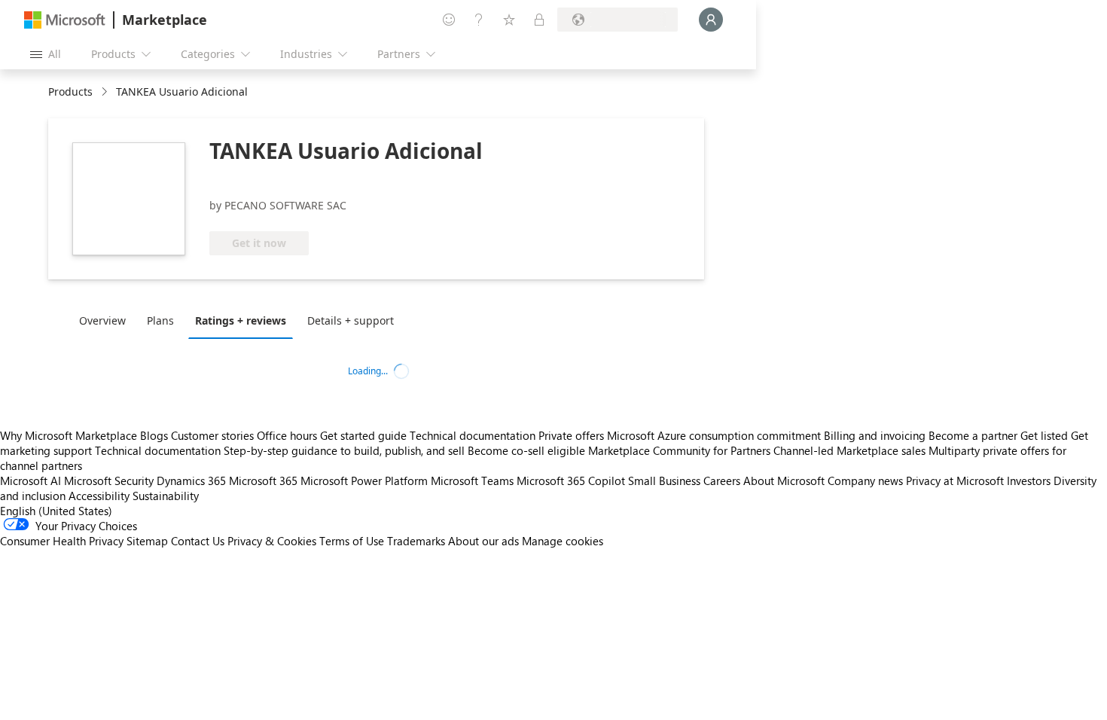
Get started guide (363, 435)
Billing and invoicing (875, 435)
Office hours (287, 435)
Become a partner (973, 435)
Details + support (350, 320)
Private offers (571, 435)
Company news (865, 480)
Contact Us (197, 540)
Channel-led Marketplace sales (849, 450)
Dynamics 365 (191, 480)
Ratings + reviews (240, 320)
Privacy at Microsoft (955, 480)
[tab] (106, 320)
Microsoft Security (109, 480)
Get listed (1044, 435)
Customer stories (212, 435)
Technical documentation (472, 435)
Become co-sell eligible (526, 450)
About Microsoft (784, 480)
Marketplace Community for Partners (679, 450)
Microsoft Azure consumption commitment (715, 435)
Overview (102, 320)
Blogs (154, 435)
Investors (1029, 480)
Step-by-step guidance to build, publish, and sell (344, 450)
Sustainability (166, 495)
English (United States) (56, 510)
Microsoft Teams (472, 480)
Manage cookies (562, 540)
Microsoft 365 (263, 480)
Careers (721, 480)
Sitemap (147, 540)
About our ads (483, 540)
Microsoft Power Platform (364, 480)
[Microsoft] (64, 20)
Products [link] (70, 91)
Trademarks (416, 540)
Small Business (664, 480)
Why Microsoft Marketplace (68, 435)
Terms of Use (351, 540)
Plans (160, 320)
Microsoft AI (30, 480)
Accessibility (99, 495)
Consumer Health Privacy (62, 540)
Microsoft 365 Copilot (571, 480)
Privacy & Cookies (271, 540)
